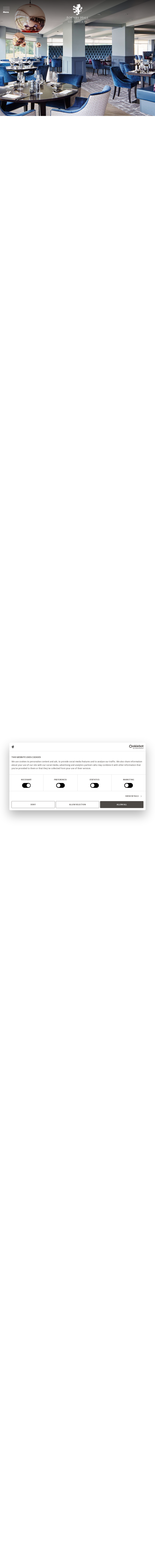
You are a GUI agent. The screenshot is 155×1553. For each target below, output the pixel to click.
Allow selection (77, 804)
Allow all (122, 804)
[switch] (60, 785)
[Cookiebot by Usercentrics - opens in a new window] (130, 747)
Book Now (88, 1545)
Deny (33, 804)
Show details (132, 796)
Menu (6, 12)
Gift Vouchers (67, 1545)
